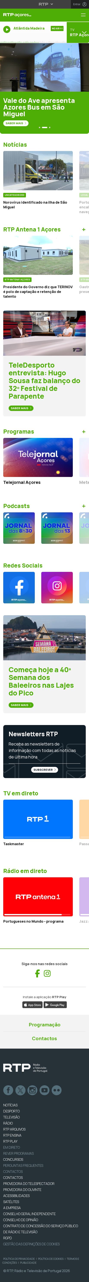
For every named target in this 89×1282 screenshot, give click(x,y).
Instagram (32, 1090)
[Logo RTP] (25, 1068)
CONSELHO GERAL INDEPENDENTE (29, 1213)
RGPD (7, 1238)
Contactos (44, 1038)
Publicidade (28, 1263)
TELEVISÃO (11, 1117)
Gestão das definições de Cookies (31, 1244)
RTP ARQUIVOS (14, 1129)
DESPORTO (11, 1111)
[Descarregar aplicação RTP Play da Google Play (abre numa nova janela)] (55, 1004)
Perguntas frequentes (23, 1165)
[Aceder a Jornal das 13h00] (57, 528)
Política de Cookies (51, 1259)
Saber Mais (15, 123)
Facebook (8, 1090)
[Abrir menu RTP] (44, 4)
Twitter (20, 1090)
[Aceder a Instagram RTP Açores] (57, 587)
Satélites (11, 1201)
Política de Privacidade (19, 1259)
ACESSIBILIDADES (16, 1195)
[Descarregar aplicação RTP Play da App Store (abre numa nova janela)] (32, 1004)
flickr (57, 1090)
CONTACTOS (13, 1177)
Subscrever (43, 770)
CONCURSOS (13, 1159)
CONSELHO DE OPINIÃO (20, 1220)
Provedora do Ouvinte (22, 1189)
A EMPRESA (12, 1207)
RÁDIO (8, 1123)
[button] (39, 127)
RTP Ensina (12, 1135)
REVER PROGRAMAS (18, 1153)
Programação (44, 1024)
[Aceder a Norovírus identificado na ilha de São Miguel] (38, 170)
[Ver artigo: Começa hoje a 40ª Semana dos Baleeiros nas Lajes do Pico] (44, 637)
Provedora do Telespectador (28, 1183)
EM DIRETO (11, 1147)
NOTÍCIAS (10, 1105)
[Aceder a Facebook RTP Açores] (19, 587)
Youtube (45, 1090)
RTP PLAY (10, 1141)
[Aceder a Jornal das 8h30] (19, 528)
